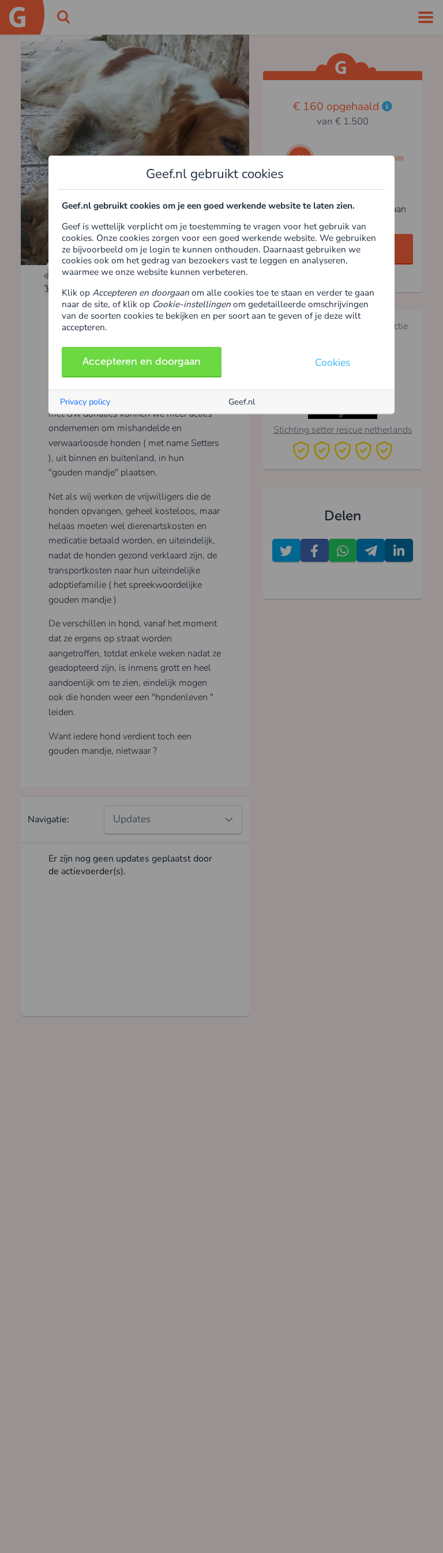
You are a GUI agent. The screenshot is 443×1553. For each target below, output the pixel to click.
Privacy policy (85, 401)
